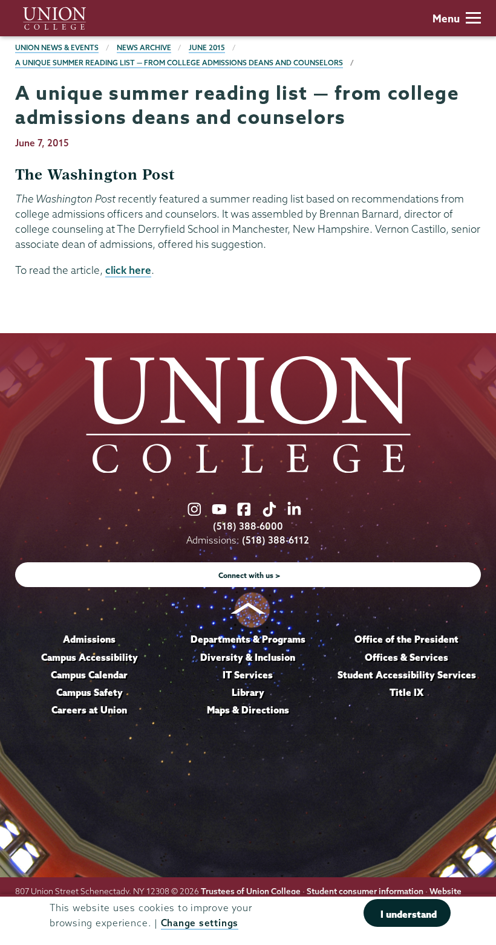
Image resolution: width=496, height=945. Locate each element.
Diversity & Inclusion (247, 657)
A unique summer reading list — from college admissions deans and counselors (179, 62)
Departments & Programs (248, 639)
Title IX (406, 692)
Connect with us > (249, 575)
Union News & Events (57, 47)
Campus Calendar (89, 675)
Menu (446, 18)
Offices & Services (406, 657)
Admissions (89, 639)
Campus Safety (89, 692)
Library (248, 692)
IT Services (248, 675)
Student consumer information (365, 891)
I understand (408, 914)
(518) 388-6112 (275, 540)
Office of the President (406, 639)
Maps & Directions (248, 710)
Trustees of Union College (251, 891)
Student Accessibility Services (407, 675)
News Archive (144, 47)
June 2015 (207, 47)
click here (128, 270)
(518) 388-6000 (248, 526)
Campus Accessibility (89, 657)
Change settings (199, 923)
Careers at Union (89, 710)
